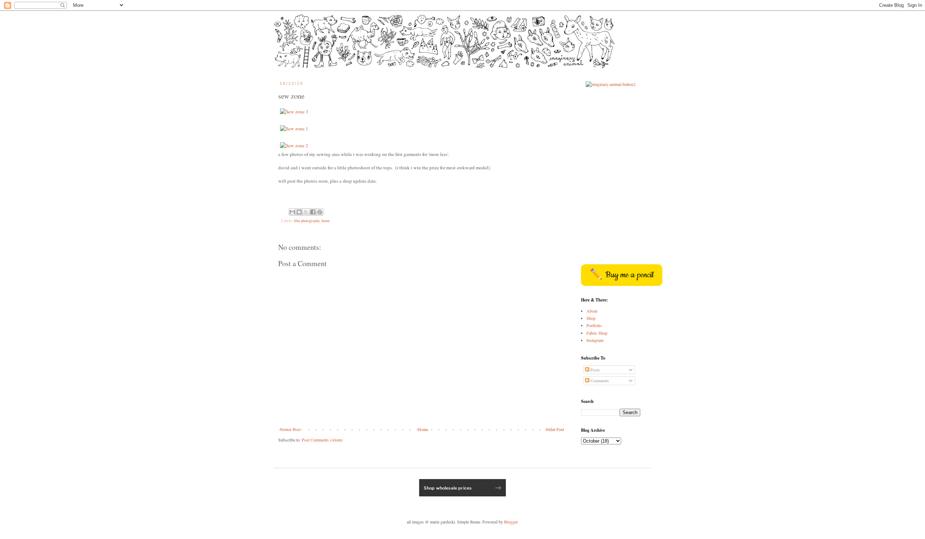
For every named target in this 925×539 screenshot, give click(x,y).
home (326, 220)
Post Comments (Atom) (322, 440)
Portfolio (594, 325)
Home (423, 429)
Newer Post (290, 429)
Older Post (555, 429)
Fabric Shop (596, 333)
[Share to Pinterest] (319, 212)
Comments (599, 380)
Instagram (594, 340)
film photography (306, 220)
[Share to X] (306, 212)
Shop (590, 318)
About (591, 311)
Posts (594, 370)
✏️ (622, 275)
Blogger (510, 522)
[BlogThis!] (299, 212)
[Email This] (292, 212)
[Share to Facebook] (313, 212)
